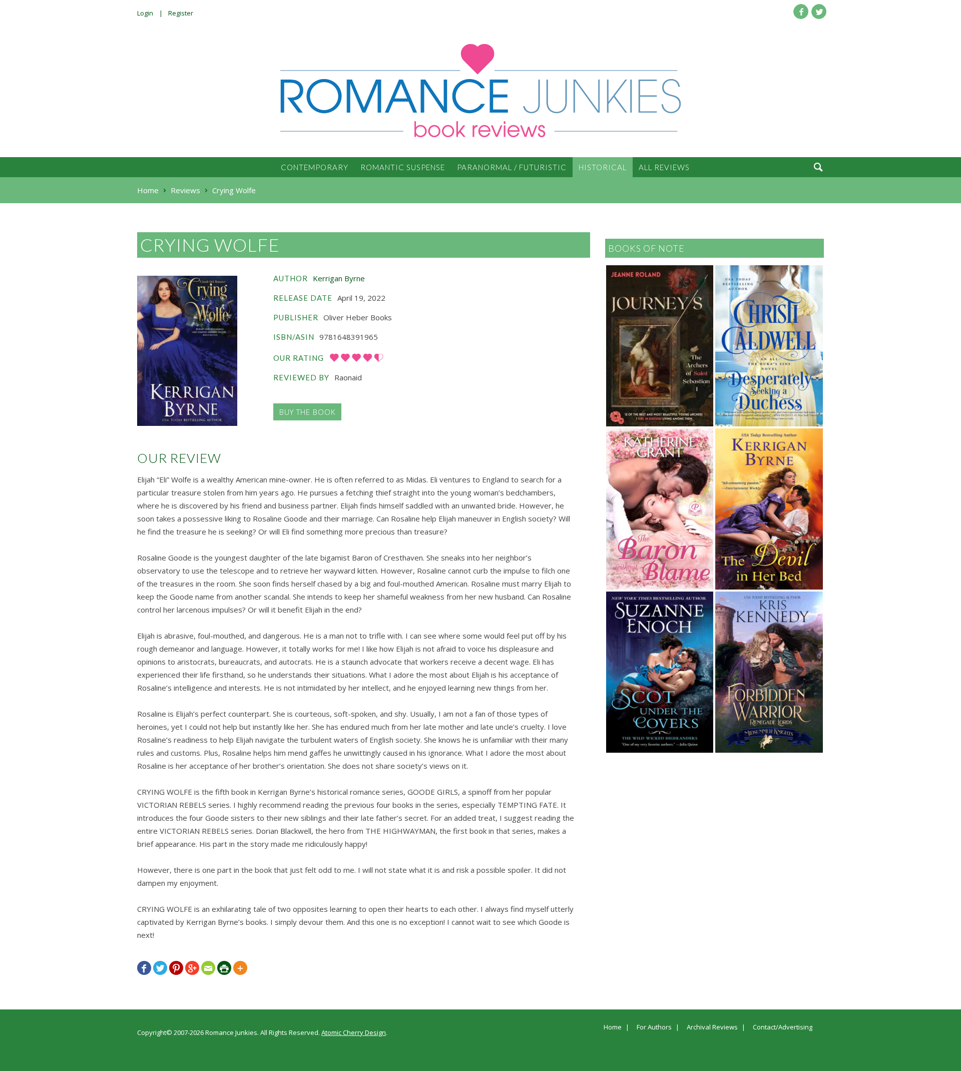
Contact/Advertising (782, 1027)
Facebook (800, 11)
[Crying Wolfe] (187, 351)
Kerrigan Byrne (339, 278)
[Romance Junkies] (480, 91)
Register (180, 13)
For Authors (654, 1027)
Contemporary (314, 167)
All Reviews (664, 167)
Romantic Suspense (402, 167)
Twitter (818, 11)
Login (145, 13)
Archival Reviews (712, 1027)
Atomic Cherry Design (353, 1032)
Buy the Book (307, 412)
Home (613, 1027)
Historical (603, 167)
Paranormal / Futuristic (512, 167)
